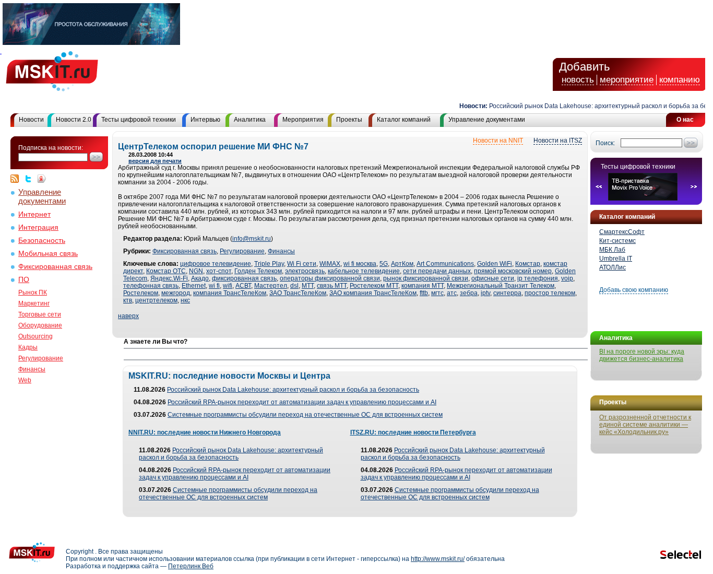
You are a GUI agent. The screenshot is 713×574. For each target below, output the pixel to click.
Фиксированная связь (55, 267)
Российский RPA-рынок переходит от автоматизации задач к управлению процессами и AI (302, 402)
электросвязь (305, 271)
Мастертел (270, 285)
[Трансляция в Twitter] (31, 178)
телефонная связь (151, 285)
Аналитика (250, 119)
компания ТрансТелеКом (229, 293)
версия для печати (155, 161)
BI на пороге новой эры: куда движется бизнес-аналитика (641, 355)
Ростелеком (140, 293)
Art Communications (445, 263)
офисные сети (492, 278)
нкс (185, 300)
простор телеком (550, 293)
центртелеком (156, 300)
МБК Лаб (612, 249)
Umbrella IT (615, 258)
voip (567, 278)
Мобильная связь (48, 253)
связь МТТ (332, 285)
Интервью (205, 119)
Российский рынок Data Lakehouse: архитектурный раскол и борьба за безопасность (293, 389)
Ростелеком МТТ (374, 285)
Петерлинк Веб (190, 566)
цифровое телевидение (215, 263)
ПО (23, 280)
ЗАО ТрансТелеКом (297, 293)
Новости (31, 119)
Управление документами (486, 119)
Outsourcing (35, 336)
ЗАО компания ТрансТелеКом (373, 293)
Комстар (527, 263)
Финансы (31, 369)
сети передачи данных (437, 271)
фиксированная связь (244, 278)
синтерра (507, 293)
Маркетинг (34, 303)
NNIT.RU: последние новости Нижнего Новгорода (204, 432)
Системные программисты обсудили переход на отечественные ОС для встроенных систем (305, 414)
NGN (196, 271)
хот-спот (218, 271)
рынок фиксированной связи (425, 278)
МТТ (308, 285)
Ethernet (194, 285)
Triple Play (269, 263)
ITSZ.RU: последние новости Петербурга (413, 432)
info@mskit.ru (251, 238)
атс (452, 293)
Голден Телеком (258, 271)
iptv (485, 293)
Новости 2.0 (73, 119)
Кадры (28, 347)
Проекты (349, 119)
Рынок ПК (32, 292)
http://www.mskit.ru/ (438, 559)
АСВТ (243, 285)
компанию (679, 80)
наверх (128, 316)
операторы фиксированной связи (330, 278)
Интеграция (38, 227)
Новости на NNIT (498, 140)
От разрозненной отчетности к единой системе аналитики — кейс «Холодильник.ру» (645, 425)
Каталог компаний (404, 119)
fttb (424, 293)
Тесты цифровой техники (138, 119)
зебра (469, 293)
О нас (685, 119)
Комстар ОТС (166, 271)
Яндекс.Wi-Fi (169, 278)
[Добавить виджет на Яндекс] (42, 178)
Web (24, 380)
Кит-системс (617, 240)
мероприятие (626, 80)
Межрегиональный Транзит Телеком (500, 285)
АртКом (402, 263)
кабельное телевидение (364, 271)
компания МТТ (422, 285)
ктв (127, 300)
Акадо (200, 278)
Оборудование (40, 325)
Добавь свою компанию (633, 290)
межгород (175, 293)
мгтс (437, 293)
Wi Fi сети (301, 263)
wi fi (214, 285)
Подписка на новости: (50, 147)
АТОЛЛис (612, 267)
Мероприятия (303, 119)
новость (578, 80)
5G (383, 263)
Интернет (34, 214)
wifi (227, 285)
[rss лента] (17, 178)
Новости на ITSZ (557, 140)
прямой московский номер (513, 271)
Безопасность (41, 240)
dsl (294, 285)
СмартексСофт (622, 232)
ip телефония (537, 278)
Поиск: (605, 143)
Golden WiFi (494, 263)
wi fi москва (359, 263)
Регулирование (40, 358)
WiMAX (329, 263)
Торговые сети (39, 314)
